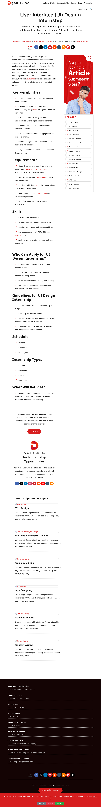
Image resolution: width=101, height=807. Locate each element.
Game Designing (24, 563)
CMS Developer (74, 134)
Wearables (88, 3)
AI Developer (73, 126)
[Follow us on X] (41, 47)
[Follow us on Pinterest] (50, 47)
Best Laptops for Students (19, 698)
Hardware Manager (75, 155)
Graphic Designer (74, 151)
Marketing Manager (75, 159)
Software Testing (24, 617)
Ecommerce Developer (76, 143)
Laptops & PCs (63, 3)
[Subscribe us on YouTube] (43, 483)
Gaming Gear (76, 3)
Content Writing (24, 645)
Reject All (50, 803)
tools (35, 110)
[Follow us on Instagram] (30, 483)
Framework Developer (76, 147)
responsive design (39, 193)
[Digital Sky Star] (18, 4)
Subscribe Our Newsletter (50, 790)
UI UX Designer (74, 188)
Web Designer (73, 180)
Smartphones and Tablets (18, 686)
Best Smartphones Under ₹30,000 (22, 689)
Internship (70, 117)
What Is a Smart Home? (18, 734)
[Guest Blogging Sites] (78, 113)
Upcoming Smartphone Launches (21, 762)
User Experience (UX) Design (31, 535)
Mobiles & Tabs (49, 3)
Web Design (22, 508)
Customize (41, 803)
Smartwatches (14, 725)
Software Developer (75, 176)
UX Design (29, 169)
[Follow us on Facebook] (36, 47)
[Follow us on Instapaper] (73, 47)
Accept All (60, 803)
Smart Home (82, 9)
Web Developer (74, 184)
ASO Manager (73, 130)
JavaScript (30, 79)
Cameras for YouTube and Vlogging (22, 744)
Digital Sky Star (82, 41)
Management (73, 167)
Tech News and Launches (18, 759)
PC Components (14, 713)
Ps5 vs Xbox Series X (17, 707)
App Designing (23, 590)
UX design (40, 177)
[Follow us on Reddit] (54, 47)
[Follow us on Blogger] (64, 47)
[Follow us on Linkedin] (45, 47)
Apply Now (34, 431)
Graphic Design (41, 169)
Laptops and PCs (15, 695)
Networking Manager (75, 172)
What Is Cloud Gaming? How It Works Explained (27, 753)
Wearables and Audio (17, 722)
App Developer (74, 122)
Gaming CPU (14, 716)
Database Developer (75, 138)
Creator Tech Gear (15, 740)
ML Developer (73, 163)
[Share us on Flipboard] (68, 47)
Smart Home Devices (16, 731)
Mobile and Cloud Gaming (18, 750)
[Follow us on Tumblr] (59, 47)
